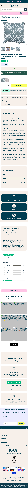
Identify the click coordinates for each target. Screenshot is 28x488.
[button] (3, 49)
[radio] (3, 80)
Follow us (14, 344)
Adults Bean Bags (12, 477)
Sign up (21, 423)
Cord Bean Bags (14, 478)
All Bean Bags (5, 477)
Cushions (6, 16)
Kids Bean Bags (21, 477)
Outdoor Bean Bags (5, 478)
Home (2, 16)
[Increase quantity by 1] (8, 85)
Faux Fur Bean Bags (23, 478)
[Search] (25, 9)
